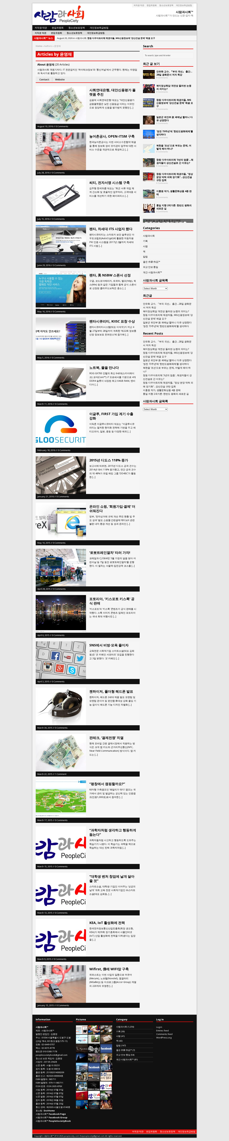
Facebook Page (57, 1113)
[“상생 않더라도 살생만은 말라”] (94, 1041)
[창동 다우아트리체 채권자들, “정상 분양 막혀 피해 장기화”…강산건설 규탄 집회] (149, 179)
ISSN (38, 1086)
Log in (159, 1027)
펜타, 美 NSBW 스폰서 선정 (110, 275)
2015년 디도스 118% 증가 (108, 460)
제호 (38, 1030)
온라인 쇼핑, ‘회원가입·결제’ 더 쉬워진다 (112, 508)
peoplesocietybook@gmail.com (51, 1054)
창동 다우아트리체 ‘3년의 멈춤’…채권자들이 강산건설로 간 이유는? (174, 161)
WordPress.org (163, 1037)
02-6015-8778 (48, 1047)
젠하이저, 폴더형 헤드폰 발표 (111, 691)
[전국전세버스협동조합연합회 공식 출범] (82, 1098)
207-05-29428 (50, 1061)
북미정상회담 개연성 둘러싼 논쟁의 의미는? (173, 87)
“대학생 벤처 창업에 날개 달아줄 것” (111, 878)
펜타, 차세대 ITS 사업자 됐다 (110, 229)
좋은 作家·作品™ (151, 261)
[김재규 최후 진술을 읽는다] (81, 1088)
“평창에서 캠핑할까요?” (107, 784)
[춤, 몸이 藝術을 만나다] (93, 1088)
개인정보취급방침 (184, 5)
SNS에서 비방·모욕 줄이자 (109, 645)
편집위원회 (152, 5)
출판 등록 (40, 1072)
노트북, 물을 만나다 (104, 367)
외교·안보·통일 (150, 267)
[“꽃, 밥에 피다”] (82, 1051)
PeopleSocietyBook (60, 1120)
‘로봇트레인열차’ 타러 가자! (109, 552)
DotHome (49, 1110)
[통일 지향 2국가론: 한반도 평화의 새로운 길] (149, 210)
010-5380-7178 (50, 1051)
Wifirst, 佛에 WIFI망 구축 (109, 969)
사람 (145, 246)
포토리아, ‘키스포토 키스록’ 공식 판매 (111, 601)
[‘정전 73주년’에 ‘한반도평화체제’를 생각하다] (149, 136)
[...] (131, 107)
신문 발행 (40, 1096)
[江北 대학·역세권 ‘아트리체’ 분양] (82, 1069)
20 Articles (62, 64)
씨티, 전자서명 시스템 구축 (109, 182)
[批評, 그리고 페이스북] (94, 1069)
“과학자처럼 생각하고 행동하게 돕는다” (112, 832)
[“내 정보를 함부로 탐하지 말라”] (94, 1079)
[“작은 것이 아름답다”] (106, 1041)
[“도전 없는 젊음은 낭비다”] (94, 1032)
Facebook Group (58, 1117)
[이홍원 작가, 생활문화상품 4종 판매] (149, 196)
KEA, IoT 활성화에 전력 (107, 922)
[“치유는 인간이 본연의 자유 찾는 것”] (106, 1098)
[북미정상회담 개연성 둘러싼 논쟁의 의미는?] (149, 91)
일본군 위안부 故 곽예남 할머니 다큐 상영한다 (174, 118)
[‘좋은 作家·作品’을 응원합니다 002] (82, 1041)
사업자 (39, 1061)
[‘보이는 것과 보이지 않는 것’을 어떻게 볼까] (82, 1060)
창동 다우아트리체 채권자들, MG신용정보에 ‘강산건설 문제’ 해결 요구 (174, 102)
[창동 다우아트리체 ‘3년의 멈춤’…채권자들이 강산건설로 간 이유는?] (149, 165)
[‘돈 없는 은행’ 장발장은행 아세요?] (82, 1032)
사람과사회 (149, 235)
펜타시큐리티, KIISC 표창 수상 (112, 321)
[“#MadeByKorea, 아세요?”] (106, 1051)
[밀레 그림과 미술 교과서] (82, 1079)
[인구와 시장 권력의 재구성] (94, 1107)
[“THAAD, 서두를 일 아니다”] (106, 1032)
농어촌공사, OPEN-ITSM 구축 (112, 136)
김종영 (54, 1034)
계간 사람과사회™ (152, 272)
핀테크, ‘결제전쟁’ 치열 (106, 737)
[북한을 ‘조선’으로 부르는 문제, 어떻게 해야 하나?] (149, 151)
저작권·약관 (139, 5)
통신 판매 (40, 1107)
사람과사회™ (48, 1030)
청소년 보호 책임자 (45, 1058)
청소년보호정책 (166, 5)
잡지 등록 (40, 1068)
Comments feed (164, 1034)
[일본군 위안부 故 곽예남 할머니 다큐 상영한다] (149, 122)
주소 (38, 1037)
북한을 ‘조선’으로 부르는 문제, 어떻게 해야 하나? (173, 147)
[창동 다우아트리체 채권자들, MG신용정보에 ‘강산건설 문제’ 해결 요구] (149, 105)
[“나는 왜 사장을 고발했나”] (106, 1060)
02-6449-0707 (48, 1044)
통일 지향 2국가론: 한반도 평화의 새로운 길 (174, 207)
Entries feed (162, 1030)
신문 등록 (40, 1065)
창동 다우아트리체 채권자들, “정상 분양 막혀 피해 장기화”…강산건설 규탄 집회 (174, 176)
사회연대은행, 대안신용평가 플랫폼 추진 (112, 92)
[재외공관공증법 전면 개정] (94, 1098)
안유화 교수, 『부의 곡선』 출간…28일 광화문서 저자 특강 (174, 73)
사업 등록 (40, 1089)
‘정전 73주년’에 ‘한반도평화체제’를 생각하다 (174, 133)
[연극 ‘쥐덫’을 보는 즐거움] (106, 1107)
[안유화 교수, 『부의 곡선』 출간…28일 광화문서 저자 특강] (149, 77)
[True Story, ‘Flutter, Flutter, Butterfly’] (82, 1107)
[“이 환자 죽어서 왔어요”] (94, 1051)
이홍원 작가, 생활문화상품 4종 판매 (174, 192)
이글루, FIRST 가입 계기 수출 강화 (111, 416)
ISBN (38, 1079)
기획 (145, 240)
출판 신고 (40, 1075)
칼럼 (145, 256)
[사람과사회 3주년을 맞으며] (106, 1088)
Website (60, 79)
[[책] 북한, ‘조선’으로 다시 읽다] (106, 1079)
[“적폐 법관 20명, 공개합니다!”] (106, 1069)
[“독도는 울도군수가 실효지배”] (94, 1060)
